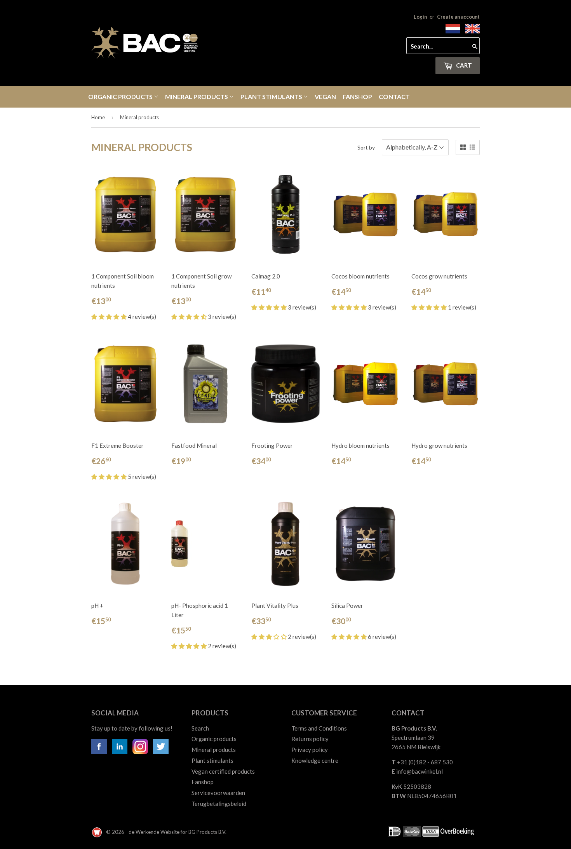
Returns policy (310, 738)
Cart (463, 65)
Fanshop (357, 96)
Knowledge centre (314, 760)
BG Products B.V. (207, 832)
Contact (394, 96)
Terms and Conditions (319, 728)
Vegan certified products (223, 771)
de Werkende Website (155, 832)
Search (200, 728)
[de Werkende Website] (97, 832)
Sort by (366, 147)
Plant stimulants (271, 96)
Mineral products (197, 96)
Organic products (121, 96)
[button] (109, 316)
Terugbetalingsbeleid (218, 803)
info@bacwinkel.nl (419, 771)
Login (420, 17)
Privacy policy (309, 749)
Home (98, 117)
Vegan (325, 96)
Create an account (458, 17)
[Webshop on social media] (99, 751)
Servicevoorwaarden (218, 792)
